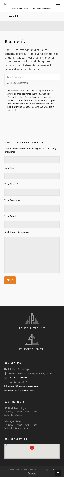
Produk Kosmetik (19, 83)
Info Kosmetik (17, 77)
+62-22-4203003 (17, 377)
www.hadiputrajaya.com (21, 390)
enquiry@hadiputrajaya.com (23, 386)
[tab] (32, 77)
